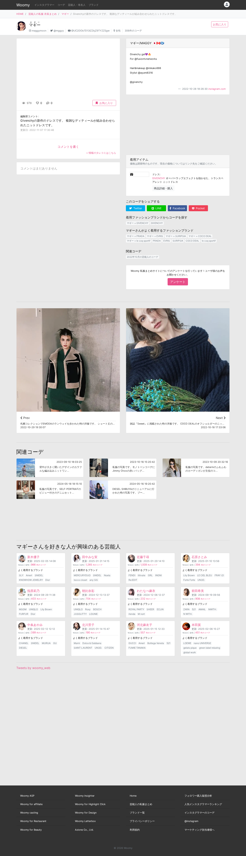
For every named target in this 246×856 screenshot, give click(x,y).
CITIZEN (109, 647)
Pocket (200, 208)
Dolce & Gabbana (91, 643)
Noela (107, 575)
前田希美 (198, 591)
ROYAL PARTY (136, 609)
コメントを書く (68, 147)
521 (194, 609)
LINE (158, 208)
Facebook (178, 208)
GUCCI (132, 643)
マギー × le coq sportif (138, 240)
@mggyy (59, 30)
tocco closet (80, 579)
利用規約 (135, 829)
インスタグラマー (44, 4)
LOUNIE (93, 613)
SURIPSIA (178, 240)
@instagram (191, 821)
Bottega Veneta (155, 643)
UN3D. (201, 579)
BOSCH (97, 609)
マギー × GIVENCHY (137, 223)
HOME (20, 13)
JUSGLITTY (80, 613)
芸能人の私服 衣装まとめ (42, 13)
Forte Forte (189, 579)
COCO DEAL (192, 240)
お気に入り (219, 24)
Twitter (137, 208)
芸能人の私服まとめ (141, 804)
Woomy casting (29, 812)
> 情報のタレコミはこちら (101, 152)
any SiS (94, 579)
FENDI (132, 575)
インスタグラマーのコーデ (199, 812)
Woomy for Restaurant (33, 821)
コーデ (61, 4)
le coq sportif (209, 240)
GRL (150, 575)
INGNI (158, 575)
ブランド (94, 4)
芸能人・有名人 (77, 4)
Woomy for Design (85, 812)
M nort (141, 613)
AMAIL (202, 609)
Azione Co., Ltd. (84, 829)
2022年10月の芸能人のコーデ (142, 256)
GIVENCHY (158, 178)
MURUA (46, 643)
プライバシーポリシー (142, 821)
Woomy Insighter (85, 795)
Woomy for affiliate (31, 804)
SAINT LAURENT (83, 647)
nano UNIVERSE (202, 643)
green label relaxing (209, 647)
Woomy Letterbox (85, 821)
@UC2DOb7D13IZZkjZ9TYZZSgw (90, 30)
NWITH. (212, 609)
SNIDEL (39, 575)
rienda (132, 613)
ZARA (186, 609)
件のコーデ (38, 565)
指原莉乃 (33, 591)
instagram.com (217, 88)
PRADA (157, 240)
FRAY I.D (219, 575)
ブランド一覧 (137, 812)
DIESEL (23, 647)
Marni (77, 643)
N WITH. (187, 613)
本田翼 (196, 625)
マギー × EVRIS (155, 236)
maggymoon (39, 30)
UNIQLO (33, 609)
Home (133, 795)
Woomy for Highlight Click (90, 804)
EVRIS (166, 240)
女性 (118, 30)
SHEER (150, 609)
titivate (141, 575)
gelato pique (190, 647)
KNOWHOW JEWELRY (31, 579)
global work (189, 652)
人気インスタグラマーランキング (203, 804)
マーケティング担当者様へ (199, 829)
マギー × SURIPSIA (176, 236)
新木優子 (33, 557)
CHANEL (23, 643)
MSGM (23, 609)
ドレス (156, 174)
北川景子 (88, 625)
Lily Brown (189, 575)
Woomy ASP (27, 795)
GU (55, 643)
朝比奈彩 (88, 591)
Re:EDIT (133, 579)
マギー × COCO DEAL (200, 236)
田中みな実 (89, 557)
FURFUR (23, 613)
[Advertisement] (178, 125)
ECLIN (160, 609)
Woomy (23, 5)
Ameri (29, 575)
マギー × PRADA (135, 236)
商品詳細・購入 (163, 188)
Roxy (88, 609)
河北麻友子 (144, 625)
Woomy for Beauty (31, 829)
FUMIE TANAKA (137, 647)
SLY (21, 575)
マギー (65, 13)
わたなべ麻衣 (146, 591)
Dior (47, 579)
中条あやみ (35, 625)
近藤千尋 (143, 557)
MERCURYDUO (82, 575)
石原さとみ (199, 557)
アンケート (177, 282)
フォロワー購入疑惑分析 (198, 795)
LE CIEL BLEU (204, 575)
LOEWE (187, 643)
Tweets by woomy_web (33, 668)
